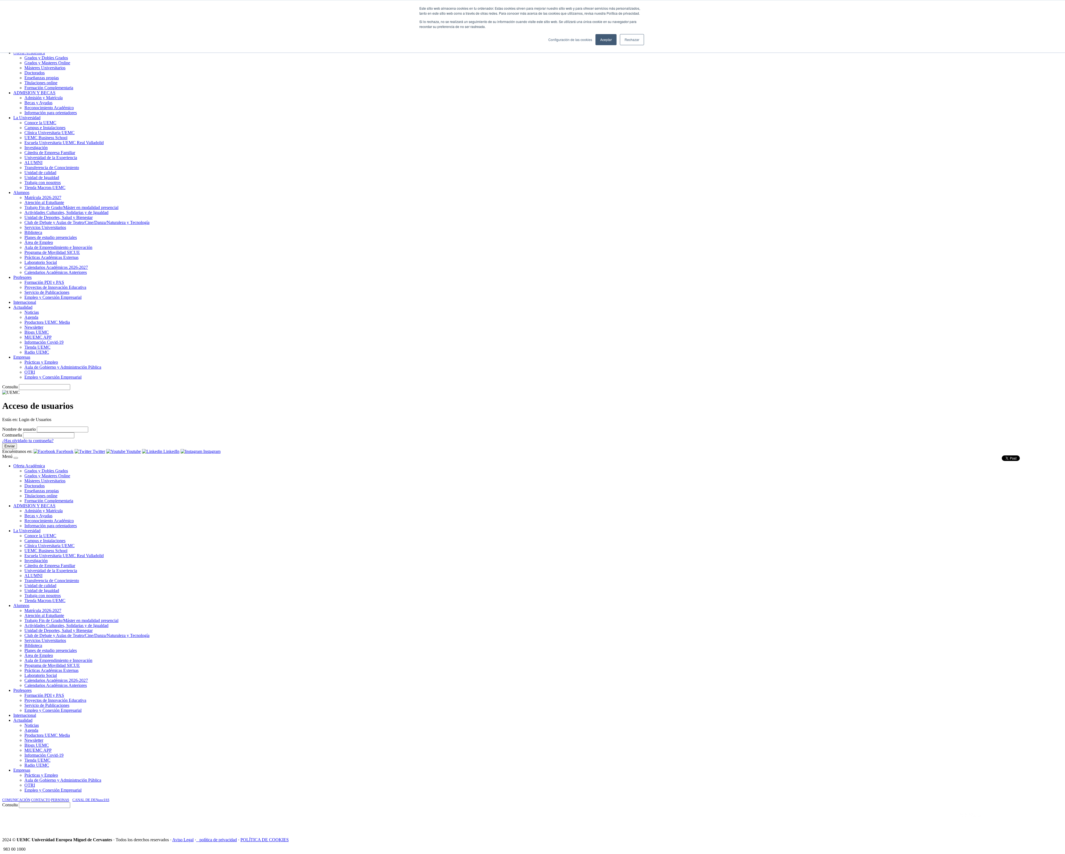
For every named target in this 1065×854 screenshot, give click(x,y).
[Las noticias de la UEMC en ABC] (949, 820)
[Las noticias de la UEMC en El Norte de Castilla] (895, 820)
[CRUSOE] (1027, 820)
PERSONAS (60, 800)
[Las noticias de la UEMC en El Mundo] (973, 820)
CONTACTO (40, 800)
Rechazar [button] (632, 39)
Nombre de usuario (19, 429)
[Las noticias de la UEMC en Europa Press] (1004, 820)
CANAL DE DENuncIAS (90, 800)
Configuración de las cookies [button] (570, 39)
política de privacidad (218, 839)
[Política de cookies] (197, 839)
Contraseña (12, 435)
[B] (16, 458)
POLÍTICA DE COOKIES (264, 839)
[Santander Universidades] (1049, 820)
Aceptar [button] (606, 39)
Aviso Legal (183, 839)
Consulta (10, 386)
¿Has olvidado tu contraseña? (28, 440)
